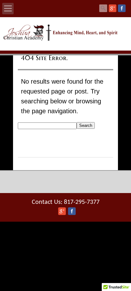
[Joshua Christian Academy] (65, 39)
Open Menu (8, 8)
